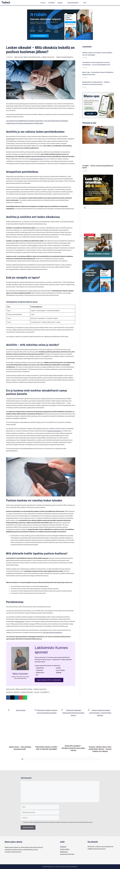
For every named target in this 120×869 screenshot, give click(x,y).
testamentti (45, 692)
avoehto (17, 692)
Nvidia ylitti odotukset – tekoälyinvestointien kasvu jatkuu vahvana (73, 748)
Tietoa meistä (64, 849)
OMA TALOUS (18, 57)
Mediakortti (64, 852)
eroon (35, 245)
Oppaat (59, 3)
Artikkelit (51, 3)
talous (36, 692)
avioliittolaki (10, 139)
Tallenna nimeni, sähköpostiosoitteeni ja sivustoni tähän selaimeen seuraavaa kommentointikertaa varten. (58, 822)
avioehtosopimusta (36, 159)
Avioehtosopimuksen (54, 431)
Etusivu (43, 3)
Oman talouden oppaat (32, 57)
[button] (117, 3)
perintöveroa (19, 621)
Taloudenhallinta (73, 3)
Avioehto (9, 692)
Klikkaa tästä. (38, 123)
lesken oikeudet (27, 692)
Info (85, 3)
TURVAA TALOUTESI (47, 57)
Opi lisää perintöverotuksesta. (52, 632)
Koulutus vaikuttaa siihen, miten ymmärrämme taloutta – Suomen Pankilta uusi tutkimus (100, 749)
